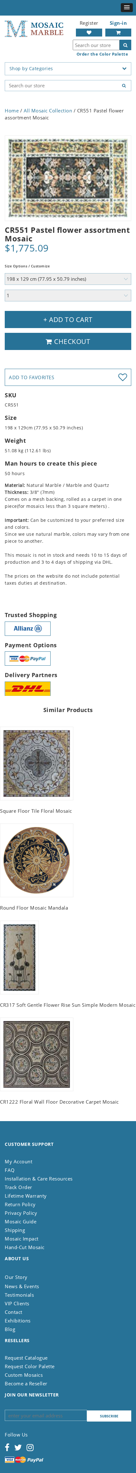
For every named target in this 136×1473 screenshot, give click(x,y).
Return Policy (20, 1204)
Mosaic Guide (20, 1221)
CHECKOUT (71, 341)
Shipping (15, 1230)
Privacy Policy (21, 1213)
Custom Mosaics (24, 1375)
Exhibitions (18, 1320)
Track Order (18, 1187)
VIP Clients (17, 1303)
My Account (18, 1161)
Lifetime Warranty (26, 1196)
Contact (13, 1312)
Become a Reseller (26, 1383)
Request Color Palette (30, 1366)
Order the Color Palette (102, 54)
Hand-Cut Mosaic (25, 1247)
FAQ (10, 1170)
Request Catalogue (26, 1358)
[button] (127, 7)
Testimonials (19, 1295)
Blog (10, 1329)
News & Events (22, 1286)
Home (12, 110)
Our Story (16, 1277)
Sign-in (118, 23)
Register (89, 23)
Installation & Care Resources (39, 1178)
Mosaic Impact (22, 1238)
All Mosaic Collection (48, 110)
